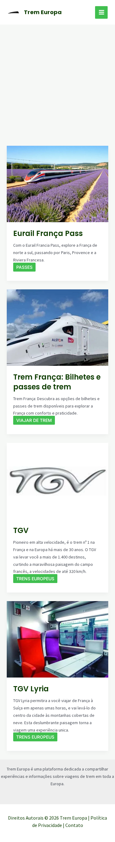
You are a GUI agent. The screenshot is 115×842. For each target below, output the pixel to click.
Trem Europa (43, 12)
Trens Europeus (35, 578)
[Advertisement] (57, 85)
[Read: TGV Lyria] (58, 639)
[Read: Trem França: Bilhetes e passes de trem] (58, 327)
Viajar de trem (34, 420)
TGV (21, 530)
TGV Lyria (31, 689)
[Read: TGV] (58, 480)
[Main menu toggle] (101, 12)
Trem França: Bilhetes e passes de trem (57, 382)
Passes (24, 267)
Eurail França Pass (48, 233)
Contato (74, 825)
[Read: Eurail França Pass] (58, 183)
